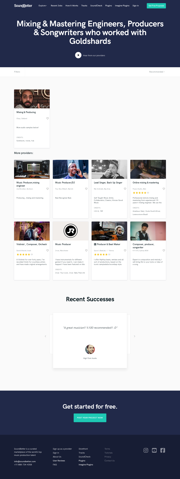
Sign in (136, 5)
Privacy (107, 457)
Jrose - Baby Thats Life (77, 273)
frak (32, 141)
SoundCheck (96, 5)
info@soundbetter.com (25, 461)
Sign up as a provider (62, 449)
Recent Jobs (56, 5)
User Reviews (59, 461)
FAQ (55, 464)
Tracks (84, 5)
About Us (57, 457)
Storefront (83, 449)
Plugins (108, 5)
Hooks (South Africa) (152, 211)
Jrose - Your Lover (61, 273)
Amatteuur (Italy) (138, 211)
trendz (28, 141)
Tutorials (108, 453)
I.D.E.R (96, 211)
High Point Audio (90, 358)
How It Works (71, 5)
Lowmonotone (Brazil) (140, 214)
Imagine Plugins (122, 5)
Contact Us (109, 461)
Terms (107, 449)
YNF (101, 211)
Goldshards (20, 141)
